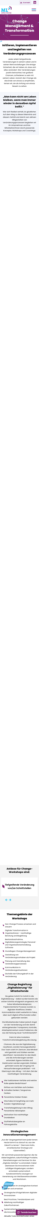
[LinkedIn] (34, 2)
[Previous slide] (6, 900)
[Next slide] (10, 900)
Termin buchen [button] (28, 1212)
